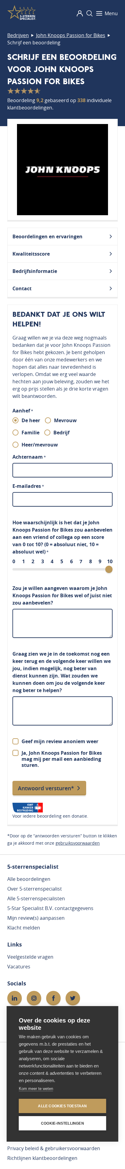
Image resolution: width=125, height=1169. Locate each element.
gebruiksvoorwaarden (78, 843)
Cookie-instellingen (62, 1123)
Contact (22, 288)
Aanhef (22, 410)
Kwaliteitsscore (31, 253)
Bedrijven (18, 35)
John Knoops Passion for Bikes (70, 35)
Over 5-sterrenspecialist (34, 888)
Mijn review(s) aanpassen (36, 918)
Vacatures (18, 966)
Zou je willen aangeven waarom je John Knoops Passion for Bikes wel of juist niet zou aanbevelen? (62, 595)
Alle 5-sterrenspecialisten (36, 898)
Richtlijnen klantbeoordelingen (42, 1158)
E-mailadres (28, 486)
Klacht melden (23, 927)
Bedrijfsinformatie (34, 271)
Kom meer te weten (36, 1088)
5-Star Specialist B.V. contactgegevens (50, 908)
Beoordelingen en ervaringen (47, 236)
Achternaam (29, 456)
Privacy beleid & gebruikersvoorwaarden (53, 1148)
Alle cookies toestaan (62, 1106)
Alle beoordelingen (28, 879)
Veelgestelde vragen (30, 956)
